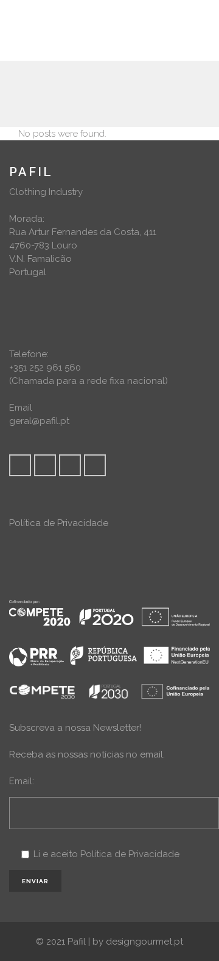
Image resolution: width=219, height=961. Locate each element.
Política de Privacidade (58, 523)
